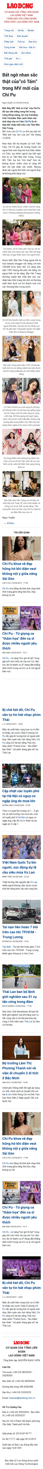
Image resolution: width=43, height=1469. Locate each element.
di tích (9, 1094)
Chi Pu (28, 121)
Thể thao (8, 36)
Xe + (18, 58)
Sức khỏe (26, 52)
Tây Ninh (6, 946)
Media (31, 30)
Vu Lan (33, 882)
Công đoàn (9, 47)
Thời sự (21, 41)
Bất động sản (11, 52)
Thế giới (8, 58)
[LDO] (21, 548)
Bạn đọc (33, 41)
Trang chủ (9, 30)
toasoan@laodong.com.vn (22, 1398)
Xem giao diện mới (13, 64)
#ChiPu (10, 523)
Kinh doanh (22, 36)
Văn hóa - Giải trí (27, 47)
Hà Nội (21, 817)
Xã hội (21, 30)
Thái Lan (28, 1021)
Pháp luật (9, 41)
